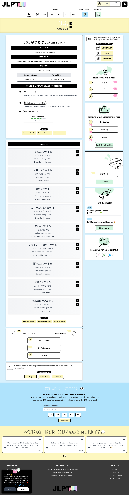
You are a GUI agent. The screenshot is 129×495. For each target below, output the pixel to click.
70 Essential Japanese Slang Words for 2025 (62, 469)
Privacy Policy (115, 478)
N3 (64, 415)
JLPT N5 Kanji (12, 469)
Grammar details (28, 133)
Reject (10, 489)
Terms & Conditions (115, 475)
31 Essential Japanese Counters (62, 475)
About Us (115, 469)
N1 (78, 415)
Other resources (59, 133)
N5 (51, 415)
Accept (23, 489)
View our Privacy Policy (17, 485)
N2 (71, 415)
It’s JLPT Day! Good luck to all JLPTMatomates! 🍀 (98, 212)
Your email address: (50, 405)
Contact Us (115, 472)
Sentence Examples (44, 133)
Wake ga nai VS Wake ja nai (62, 472)
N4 (58, 415)
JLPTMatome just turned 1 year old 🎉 (101, 222)
